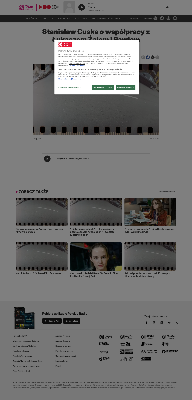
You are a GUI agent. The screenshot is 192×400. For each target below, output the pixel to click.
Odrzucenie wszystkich (103, 87)
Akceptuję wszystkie (125, 87)
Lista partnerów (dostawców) (70, 79)
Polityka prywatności (77, 66)
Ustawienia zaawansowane (69, 87)
